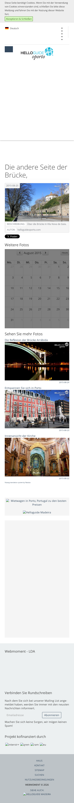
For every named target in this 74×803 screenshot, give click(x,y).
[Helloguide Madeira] (37, 512)
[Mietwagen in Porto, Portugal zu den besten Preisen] (37, 502)
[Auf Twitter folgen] (66, 34)
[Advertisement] (37, 101)
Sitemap (39, 770)
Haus (39, 760)
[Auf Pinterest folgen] (66, 39)
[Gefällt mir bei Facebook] (66, 28)
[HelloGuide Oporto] (37, 53)
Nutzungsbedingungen (39, 779)
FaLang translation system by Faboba (17, 482)
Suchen (39, 774)
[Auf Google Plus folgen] (66, 31)
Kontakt (39, 765)
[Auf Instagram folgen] (66, 36)
